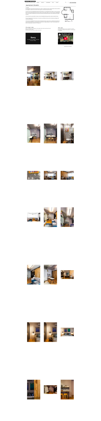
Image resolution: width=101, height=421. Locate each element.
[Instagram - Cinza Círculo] (70, 2)
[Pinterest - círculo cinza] (75, 2)
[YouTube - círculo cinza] (71, 2)
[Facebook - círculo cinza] (72, 2)
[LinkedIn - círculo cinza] (74, 2)
